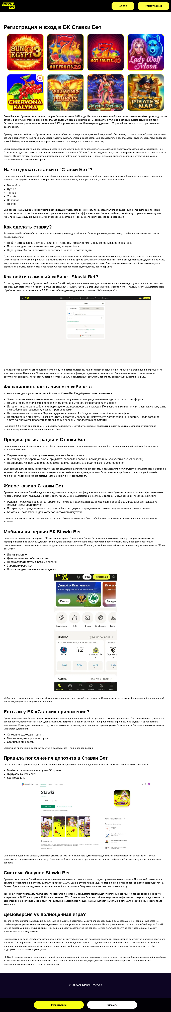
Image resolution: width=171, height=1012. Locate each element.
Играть (25, 48)
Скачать (112, 1004)
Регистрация (58, 1004)
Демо (25, 56)
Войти (123, 6)
